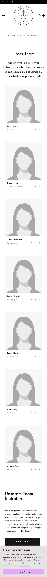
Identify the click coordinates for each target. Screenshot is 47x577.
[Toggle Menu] (3, 15)
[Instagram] (39, 130)
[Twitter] (35, 130)
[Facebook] (31, 130)
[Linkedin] (39, 356)
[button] (22, 542)
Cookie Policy (24, 566)
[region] (23, 561)
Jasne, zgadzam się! (23, 572)
